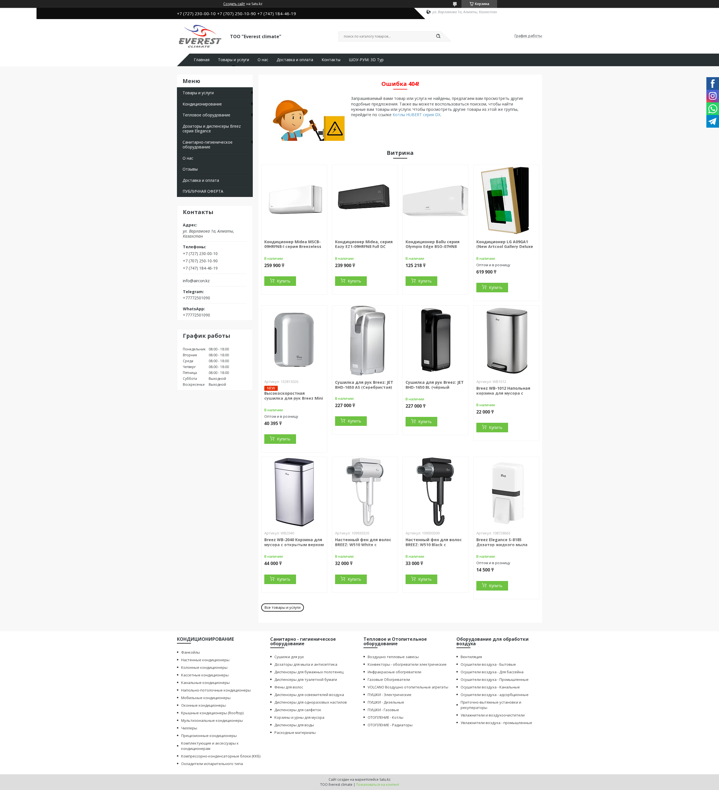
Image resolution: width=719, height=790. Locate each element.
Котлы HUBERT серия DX (416, 114)
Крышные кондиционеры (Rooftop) (212, 712)
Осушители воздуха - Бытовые (488, 664)
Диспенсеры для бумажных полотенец (308, 671)
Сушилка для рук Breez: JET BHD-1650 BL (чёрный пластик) (435, 387)
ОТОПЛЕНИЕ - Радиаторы (390, 724)
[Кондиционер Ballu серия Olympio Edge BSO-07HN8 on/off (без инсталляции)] (435, 200)
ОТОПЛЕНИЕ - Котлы (385, 717)
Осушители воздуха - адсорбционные (495, 694)
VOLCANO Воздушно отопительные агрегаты (408, 687)
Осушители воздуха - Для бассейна (492, 671)
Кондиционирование (202, 104)
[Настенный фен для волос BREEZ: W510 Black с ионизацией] (435, 492)
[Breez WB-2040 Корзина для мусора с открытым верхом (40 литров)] (294, 492)
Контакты (331, 60)
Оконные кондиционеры (203, 705)
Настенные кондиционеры (205, 659)
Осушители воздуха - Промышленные (495, 679)
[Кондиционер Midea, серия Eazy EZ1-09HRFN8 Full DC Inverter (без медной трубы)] (365, 200)
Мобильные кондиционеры (206, 697)
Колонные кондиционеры (204, 667)
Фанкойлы (190, 652)
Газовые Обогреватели (389, 679)
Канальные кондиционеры (205, 682)
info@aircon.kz (196, 280)
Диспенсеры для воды (294, 724)
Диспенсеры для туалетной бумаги (305, 679)
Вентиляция (471, 656)
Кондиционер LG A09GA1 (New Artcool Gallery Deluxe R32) (504, 246)
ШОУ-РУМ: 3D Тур (366, 60)
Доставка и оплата (295, 60)
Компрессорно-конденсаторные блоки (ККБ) (220, 756)
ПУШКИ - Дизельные (386, 702)
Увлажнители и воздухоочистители (493, 715)
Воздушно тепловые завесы (393, 656)
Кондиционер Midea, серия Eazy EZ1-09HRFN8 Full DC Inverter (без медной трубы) (364, 249)
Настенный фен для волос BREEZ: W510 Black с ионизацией (434, 544)
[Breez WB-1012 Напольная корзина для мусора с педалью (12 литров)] (506, 341)
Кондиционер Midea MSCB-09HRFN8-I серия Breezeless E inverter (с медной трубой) (292, 249)
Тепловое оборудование (206, 115)
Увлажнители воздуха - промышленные (496, 722)
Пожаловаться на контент (377, 784)
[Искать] (438, 36)
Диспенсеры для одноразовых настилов (310, 702)
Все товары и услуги (283, 607)
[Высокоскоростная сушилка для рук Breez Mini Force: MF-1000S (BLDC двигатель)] (294, 341)
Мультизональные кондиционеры (212, 720)
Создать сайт (234, 4)
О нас (263, 60)
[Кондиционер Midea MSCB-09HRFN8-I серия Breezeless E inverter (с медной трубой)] (294, 200)
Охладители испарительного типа (212, 763)
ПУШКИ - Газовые (383, 709)
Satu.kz (384, 779)
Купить (283, 281)
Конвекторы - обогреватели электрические (407, 664)
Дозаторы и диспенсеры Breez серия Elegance (212, 128)
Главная (202, 60)
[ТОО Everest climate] (201, 36)
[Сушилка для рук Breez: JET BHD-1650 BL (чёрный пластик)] (435, 341)
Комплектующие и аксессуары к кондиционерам (210, 746)
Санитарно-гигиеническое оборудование (208, 144)
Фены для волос (288, 687)
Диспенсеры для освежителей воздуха (309, 694)
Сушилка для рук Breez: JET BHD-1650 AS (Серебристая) (364, 385)
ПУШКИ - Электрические (389, 694)
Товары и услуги (233, 60)
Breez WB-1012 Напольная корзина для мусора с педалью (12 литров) (503, 393)
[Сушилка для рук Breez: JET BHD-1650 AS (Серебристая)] (365, 341)
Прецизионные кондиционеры (209, 735)
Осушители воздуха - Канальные (490, 687)
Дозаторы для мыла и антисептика (305, 664)
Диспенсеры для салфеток (297, 709)
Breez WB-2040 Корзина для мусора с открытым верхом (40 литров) (294, 544)
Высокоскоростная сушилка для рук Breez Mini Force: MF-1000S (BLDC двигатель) (293, 401)
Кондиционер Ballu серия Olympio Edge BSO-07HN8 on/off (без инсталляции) (432, 246)
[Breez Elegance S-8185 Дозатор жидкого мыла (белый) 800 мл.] (506, 492)
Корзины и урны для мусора (299, 717)
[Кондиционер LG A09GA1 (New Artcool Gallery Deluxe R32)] (506, 200)
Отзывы (190, 169)
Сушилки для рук (289, 656)
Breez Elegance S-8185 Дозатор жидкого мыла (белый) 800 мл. (501, 544)
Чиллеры (189, 728)
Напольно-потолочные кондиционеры (216, 690)
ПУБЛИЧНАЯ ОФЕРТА (203, 191)
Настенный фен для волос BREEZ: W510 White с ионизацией (363, 544)
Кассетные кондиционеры (205, 675)
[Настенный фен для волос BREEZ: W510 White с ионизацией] (365, 492)
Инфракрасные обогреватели (394, 671)
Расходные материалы (295, 732)
